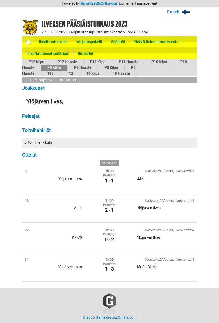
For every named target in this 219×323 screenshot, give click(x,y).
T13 (50, 73)
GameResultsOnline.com (99, 3)
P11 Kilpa (98, 62)
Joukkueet (67, 80)
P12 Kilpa (36, 62)
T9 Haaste (121, 73)
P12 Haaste (67, 62)
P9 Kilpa (54, 67)
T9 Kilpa (93, 73)
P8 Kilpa (111, 67)
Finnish (173, 12)
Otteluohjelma (40, 80)
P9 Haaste (82, 67)
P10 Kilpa (159, 62)
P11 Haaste (128, 62)
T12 (70, 73)
